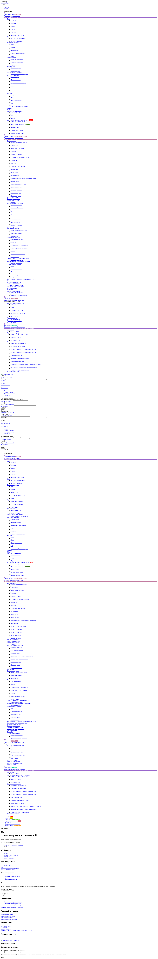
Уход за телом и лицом (13, 291)
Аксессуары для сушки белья (15, 286)
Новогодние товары (13, 197)
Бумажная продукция (13, 228)
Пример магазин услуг (7, 917)
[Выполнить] (29, 438)
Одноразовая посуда (13, 200)
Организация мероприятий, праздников (18, 333)
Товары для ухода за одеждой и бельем (18, 258)
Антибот (3, 407)
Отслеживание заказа (7, 399)
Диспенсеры (10, 227)
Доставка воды (11, 322)
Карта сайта (4, 927)
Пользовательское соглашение (12, 903)
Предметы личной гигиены (15, 203)
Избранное (7, 395)
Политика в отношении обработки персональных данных (17, 930)
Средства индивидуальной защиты (17, 280)
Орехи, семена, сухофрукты (15, 72)
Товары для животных (13, 283)
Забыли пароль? (9, 404)
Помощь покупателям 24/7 (8, 869)
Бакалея (9, 93)
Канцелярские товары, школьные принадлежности (21, 279)
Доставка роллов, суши (13, 319)
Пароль (3, 404)
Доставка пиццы (12, 318)
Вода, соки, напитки (13, 75)
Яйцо (8, 109)
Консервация (11, 66)
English (6, 8)
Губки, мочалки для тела (14, 282)
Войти (2, 401)
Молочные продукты (13, 42)
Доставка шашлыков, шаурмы (15, 303)
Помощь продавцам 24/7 (11, 879)
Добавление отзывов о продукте (10, 868)
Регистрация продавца (7, 914)
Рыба (8, 36)
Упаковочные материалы (14, 264)
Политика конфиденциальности (13, 902)
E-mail (2, 403)
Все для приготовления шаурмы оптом (20, 120)
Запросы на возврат (9, 393)
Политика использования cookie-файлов (12, 907)
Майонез (9, 108)
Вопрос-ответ (8, 865)
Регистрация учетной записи (12, 876)
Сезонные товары (12, 288)
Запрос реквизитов (6, 929)
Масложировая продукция (14, 111)
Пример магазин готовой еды (9, 919)
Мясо (8, 19)
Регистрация (7, 401)
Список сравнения (9, 392)
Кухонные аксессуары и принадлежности (19, 261)
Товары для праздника (13, 199)
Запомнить (5, 411)
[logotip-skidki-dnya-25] (7, 374)
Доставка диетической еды (14, 321)
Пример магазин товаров (8, 916)
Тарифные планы (9, 877)
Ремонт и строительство (14, 341)
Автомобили (10, 330)
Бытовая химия (11, 141)
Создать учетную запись (11, 855)
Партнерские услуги (13, 371)
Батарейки (10, 289)
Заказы (6, 390)
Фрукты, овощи (11, 57)
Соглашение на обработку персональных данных (18, 905)
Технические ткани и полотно (15, 285)
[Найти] (46, 379)
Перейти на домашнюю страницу (13, 845)
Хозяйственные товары (13, 237)
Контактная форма (6, 926)
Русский (6, 7)
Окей (2, 957)
